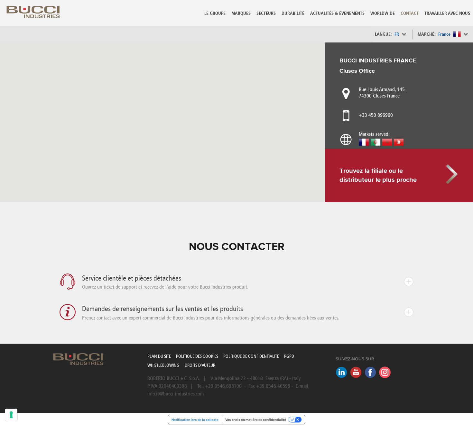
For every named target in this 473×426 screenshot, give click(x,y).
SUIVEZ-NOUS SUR (355, 359)
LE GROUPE (215, 13)
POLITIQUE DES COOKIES (197, 356)
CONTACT (410, 13)
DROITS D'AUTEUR (200, 365)
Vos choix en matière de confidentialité (255, 419)
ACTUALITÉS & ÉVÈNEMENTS (337, 13)
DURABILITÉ (293, 13)
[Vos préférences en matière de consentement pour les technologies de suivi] (11, 415)
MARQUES (241, 13)
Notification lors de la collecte (195, 419)
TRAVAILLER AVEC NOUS (447, 13)
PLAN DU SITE (159, 356)
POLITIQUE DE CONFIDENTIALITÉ (251, 356)
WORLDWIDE (382, 13)
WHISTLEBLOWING (163, 365)
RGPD (289, 356)
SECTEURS (266, 13)
